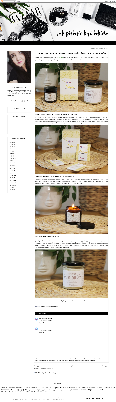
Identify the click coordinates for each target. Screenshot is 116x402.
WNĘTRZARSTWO (65, 43)
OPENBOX (108, 387)
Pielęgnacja (18, 390)
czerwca (12, 153)
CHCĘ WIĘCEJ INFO (89, 398)
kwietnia (12, 158)
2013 (11, 190)
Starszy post (105, 366)
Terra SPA (60, 57)
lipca (11, 151)
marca (11, 160)
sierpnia (12, 149)
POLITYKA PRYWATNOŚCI (79, 43)
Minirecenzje (72, 387)
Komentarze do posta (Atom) (47, 368)
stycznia (12, 163)
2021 (11, 170)
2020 (11, 173)
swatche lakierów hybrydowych (18, 391)
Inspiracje (41, 387)
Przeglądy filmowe (43, 390)
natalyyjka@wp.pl (23, 100)
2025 (11, 142)
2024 (11, 144)
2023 (11, 166)
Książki (46, 387)
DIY (27, 387)
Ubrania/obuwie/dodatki (39, 391)
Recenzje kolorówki (78, 390)
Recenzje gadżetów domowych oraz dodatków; (60, 390)
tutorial (30, 391)
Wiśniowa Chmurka (45, 318)
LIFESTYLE (54, 43)
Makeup (64, 387)
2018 (11, 178)
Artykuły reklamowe (16, 387)
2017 (11, 180)
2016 (11, 182)
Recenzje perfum (95, 390)
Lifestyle (54, 387)
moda (79, 387)
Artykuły (4, 387)
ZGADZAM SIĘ (99, 398)
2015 (11, 185)
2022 (11, 168)
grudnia (12, 146)
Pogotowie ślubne (32, 390)
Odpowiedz (41, 323)
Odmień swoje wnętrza (96, 387)
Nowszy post (37, 366)
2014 (11, 187)
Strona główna (71, 366)
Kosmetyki (34, 43)
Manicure (45, 43)
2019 (11, 175)
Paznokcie (5, 390)
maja (11, 156)
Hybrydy (33, 387)
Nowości (85, 387)
